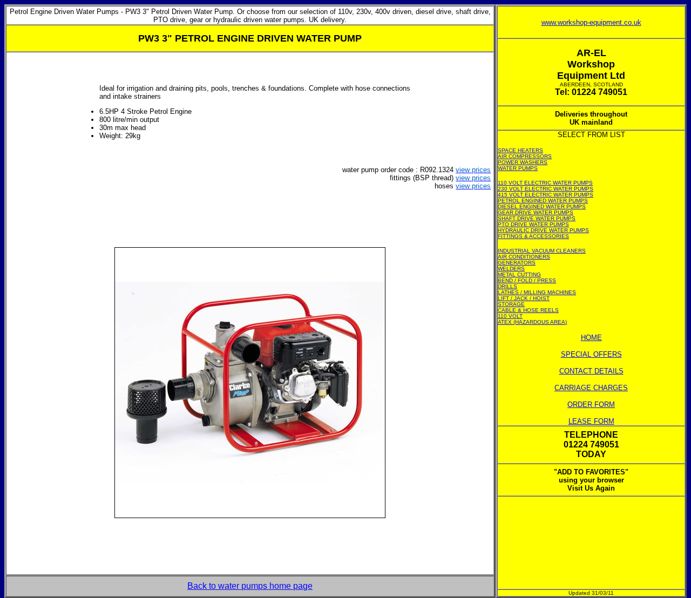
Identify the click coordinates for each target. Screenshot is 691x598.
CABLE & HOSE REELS (528, 310)
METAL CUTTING (519, 274)
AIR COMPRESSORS (525, 156)
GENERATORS (517, 263)
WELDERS (511, 268)
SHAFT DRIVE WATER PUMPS (536, 218)
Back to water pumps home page (250, 585)
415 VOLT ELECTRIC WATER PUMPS (545, 195)
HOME (591, 338)
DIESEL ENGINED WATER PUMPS (542, 206)
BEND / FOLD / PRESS (527, 280)
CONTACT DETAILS (591, 371)
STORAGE (511, 304)
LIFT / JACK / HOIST (524, 298)
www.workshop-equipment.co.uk (591, 22)
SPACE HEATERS (520, 150)
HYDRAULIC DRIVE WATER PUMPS (543, 230)
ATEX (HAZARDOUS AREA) (532, 322)
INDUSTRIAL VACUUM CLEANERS (542, 251)
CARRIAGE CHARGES (591, 388)
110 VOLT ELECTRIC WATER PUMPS (545, 183)
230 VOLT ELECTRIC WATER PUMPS (545, 189)
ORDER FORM (591, 404)
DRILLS (507, 286)
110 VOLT (510, 316)
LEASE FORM (591, 421)
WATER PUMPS (518, 168)
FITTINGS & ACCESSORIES (533, 236)
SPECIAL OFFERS (591, 354)
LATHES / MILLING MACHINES (537, 292)
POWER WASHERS (522, 162)
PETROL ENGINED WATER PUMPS (543, 200)
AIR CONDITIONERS (524, 257)
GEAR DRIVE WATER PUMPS (535, 212)
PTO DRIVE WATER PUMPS (533, 224)
